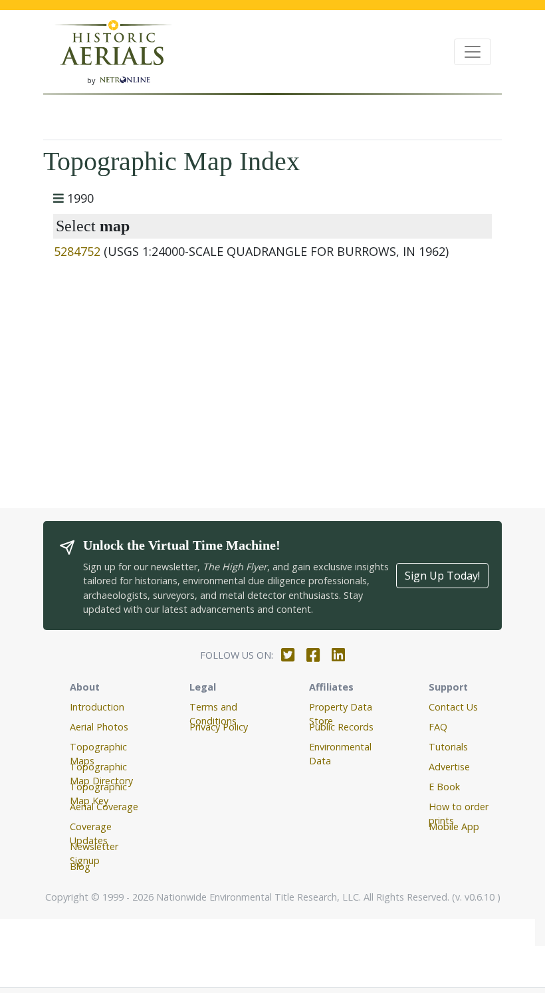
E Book (444, 786)
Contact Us (453, 707)
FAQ (438, 726)
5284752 (77, 251)
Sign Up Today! (442, 575)
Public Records (341, 726)
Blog (80, 866)
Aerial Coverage (104, 806)
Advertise (449, 766)
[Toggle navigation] (472, 52)
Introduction (97, 707)
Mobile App (454, 826)
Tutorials (448, 746)
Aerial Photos (99, 726)
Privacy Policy (218, 726)
